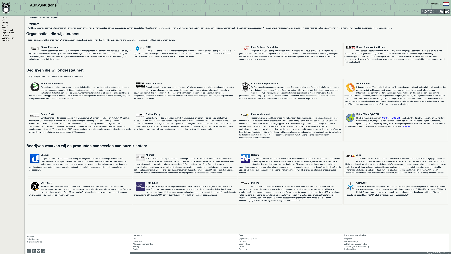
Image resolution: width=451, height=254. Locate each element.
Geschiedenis (244, 244)
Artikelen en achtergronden (355, 244)
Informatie (137, 235)
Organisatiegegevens (248, 239)
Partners (242, 241)
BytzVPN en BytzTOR (390, 118)
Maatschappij (7, 30)
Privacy (5, 22)
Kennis (5, 28)
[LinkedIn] (29, 251)
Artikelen (5, 41)
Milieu (241, 247)
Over (4, 20)
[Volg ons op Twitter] (38, 251)
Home (4, 17)
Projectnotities (350, 249)
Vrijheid (5, 25)
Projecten (6, 35)
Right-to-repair (8, 33)
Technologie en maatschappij (356, 247)
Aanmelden (436, 4)
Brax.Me (406, 126)
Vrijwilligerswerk (33, 239)
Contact (136, 249)
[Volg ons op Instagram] (43, 251)
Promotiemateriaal (34, 242)
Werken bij (243, 249)
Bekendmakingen (351, 241)
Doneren (30, 237)
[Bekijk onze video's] (441, 14)
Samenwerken (8, 38)
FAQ (135, 239)
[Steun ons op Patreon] (447, 14)
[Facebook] (34, 251)
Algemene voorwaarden (143, 244)
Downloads (137, 241)
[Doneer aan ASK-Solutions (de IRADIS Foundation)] (429, 14)
